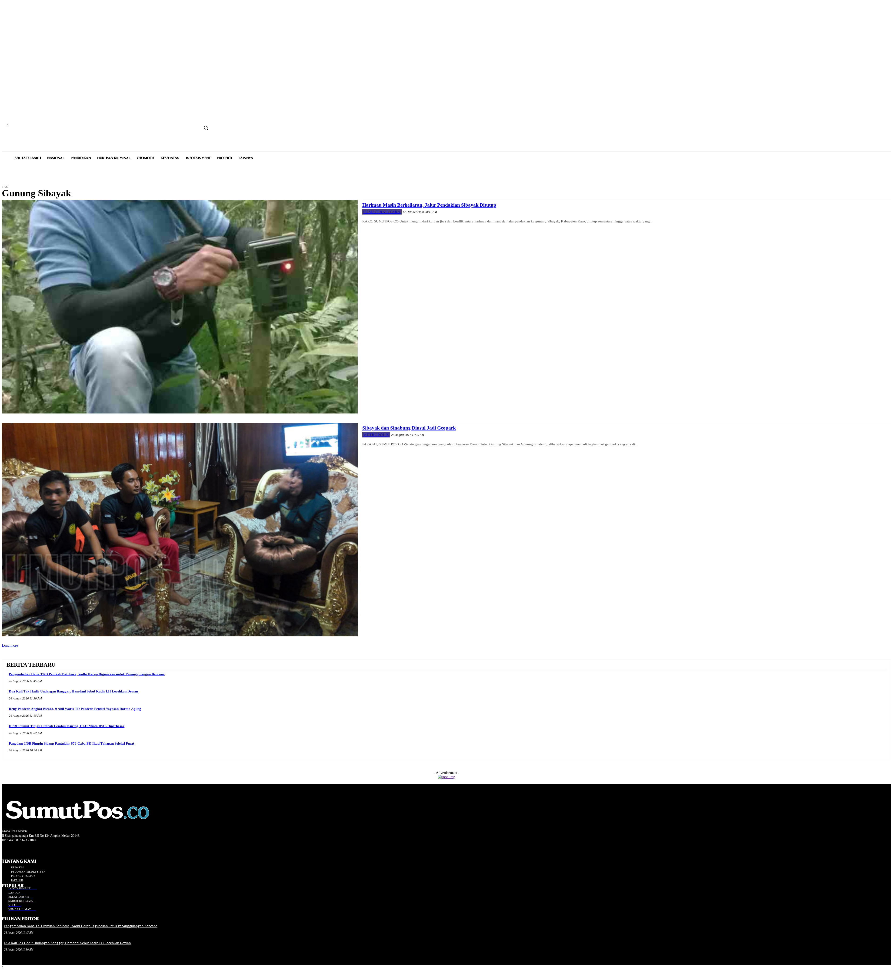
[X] (21, 849)
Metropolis (376, 435)
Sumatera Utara (382, 212)
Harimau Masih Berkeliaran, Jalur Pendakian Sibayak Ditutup (429, 205)
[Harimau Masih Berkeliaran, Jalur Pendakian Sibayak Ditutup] (180, 306)
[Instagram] (13, 849)
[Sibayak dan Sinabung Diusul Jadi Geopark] (180, 529)
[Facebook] (5, 849)
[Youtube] (29, 849)
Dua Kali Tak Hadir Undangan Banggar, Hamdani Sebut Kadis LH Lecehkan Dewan (73, 691)
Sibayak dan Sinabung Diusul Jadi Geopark (409, 428)
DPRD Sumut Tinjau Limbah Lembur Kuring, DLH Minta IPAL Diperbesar (66, 726)
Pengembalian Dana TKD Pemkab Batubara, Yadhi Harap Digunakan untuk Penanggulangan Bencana (87, 674)
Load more (10, 645)
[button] (205, 127)
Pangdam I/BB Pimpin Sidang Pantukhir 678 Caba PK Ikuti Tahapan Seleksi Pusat (71, 743)
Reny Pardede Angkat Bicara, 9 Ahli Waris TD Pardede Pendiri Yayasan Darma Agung (75, 709)
